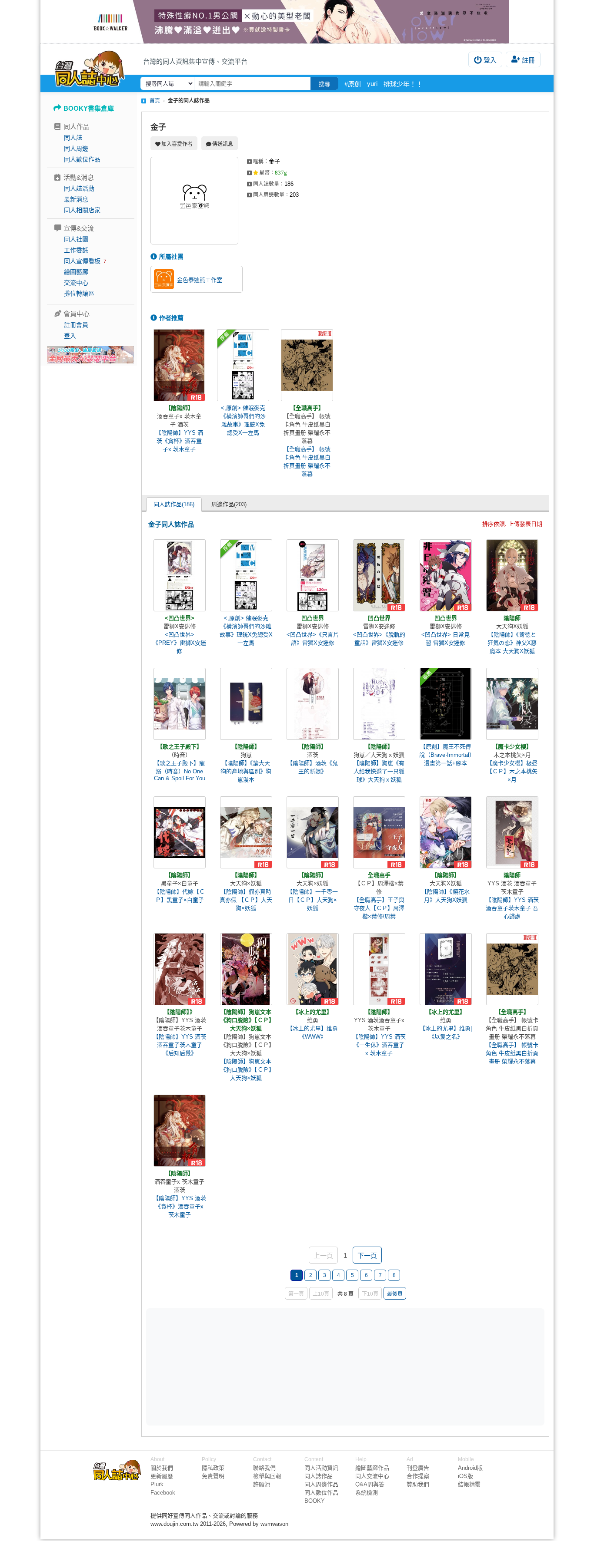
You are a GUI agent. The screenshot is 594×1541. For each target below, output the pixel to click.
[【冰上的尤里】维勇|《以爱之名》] (446, 969)
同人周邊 (76, 148)
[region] (278, 1366)
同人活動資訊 (321, 1468)
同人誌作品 (318, 1476)
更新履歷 (161, 1476)
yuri (372, 83)
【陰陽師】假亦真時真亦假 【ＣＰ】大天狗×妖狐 (246, 899)
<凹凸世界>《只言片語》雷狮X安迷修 (313, 638)
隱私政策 (213, 1468)
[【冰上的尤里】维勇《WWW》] (313, 969)
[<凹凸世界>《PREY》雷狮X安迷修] (180, 575)
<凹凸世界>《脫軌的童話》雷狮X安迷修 (379, 638)
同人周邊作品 (321, 1484)
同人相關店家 (82, 210)
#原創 (352, 84)
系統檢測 (366, 1492)
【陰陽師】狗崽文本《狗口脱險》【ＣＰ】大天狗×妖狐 (246, 1069)
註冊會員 (76, 324)
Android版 (470, 1468)
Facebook (162, 1492)
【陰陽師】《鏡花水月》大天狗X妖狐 (445, 895)
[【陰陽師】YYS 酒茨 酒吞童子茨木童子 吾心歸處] (512, 832)
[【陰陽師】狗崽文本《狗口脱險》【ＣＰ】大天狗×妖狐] (246, 969)
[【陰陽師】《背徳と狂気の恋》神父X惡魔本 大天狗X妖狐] (512, 575)
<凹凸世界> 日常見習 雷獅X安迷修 (445, 638)
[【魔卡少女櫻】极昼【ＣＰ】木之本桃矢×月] (512, 704)
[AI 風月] (90, 358)
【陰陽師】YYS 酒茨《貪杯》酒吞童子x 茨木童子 (179, 440)
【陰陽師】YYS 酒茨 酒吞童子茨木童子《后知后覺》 (179, 1044)
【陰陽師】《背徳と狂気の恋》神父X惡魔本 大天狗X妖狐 (512, 642)
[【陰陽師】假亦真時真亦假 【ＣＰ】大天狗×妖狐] (246, 832)
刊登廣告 (418, 1468)
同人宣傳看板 (82, 260)
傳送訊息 (222, 144)
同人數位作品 (82, 159)
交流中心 (76, 282)
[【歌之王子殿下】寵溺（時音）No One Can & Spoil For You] (180, 704)
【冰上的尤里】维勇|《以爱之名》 (446, 1032)
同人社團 (76, 239)
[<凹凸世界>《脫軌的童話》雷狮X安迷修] (379, 575)
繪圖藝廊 (76, 271)
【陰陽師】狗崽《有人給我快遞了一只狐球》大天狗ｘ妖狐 (379, 771)
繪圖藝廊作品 (372, 1468)
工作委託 (76, 250)
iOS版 (465, 1476)
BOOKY (314, 1501)
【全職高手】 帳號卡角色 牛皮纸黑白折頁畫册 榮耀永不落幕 (307, 461)
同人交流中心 (372, 1476)
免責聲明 (213, 1476)
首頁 (155, 101)
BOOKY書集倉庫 (88, 108)
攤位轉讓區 (79, 293)
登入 (490, 60)
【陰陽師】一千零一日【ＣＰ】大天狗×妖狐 (312, 899)
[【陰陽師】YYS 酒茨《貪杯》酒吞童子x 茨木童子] (179, 365)
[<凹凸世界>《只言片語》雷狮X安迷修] (313, 575)
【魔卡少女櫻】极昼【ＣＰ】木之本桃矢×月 (512, 771)
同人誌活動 (79, 188)
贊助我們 (418, 1484)
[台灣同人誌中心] (90, 67)
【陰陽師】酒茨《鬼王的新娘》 (312, 767)
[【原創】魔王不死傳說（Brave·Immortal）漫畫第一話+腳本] (446, 704)
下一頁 (367, 1255)
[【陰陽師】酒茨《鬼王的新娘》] (313, 704)
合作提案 (418, 1476)
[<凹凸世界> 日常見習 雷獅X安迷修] (446, 575)
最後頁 (395, 1294)
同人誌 (73, 137)
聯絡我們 (264, 1468)
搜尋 (324, 84)
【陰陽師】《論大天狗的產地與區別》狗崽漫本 (245, 771)
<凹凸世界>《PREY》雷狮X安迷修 (179, 642)
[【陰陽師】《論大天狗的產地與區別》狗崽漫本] (246, 704)
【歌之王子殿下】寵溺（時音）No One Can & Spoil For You (179, 771)
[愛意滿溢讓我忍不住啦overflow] (297, 21)
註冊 (528, 60)
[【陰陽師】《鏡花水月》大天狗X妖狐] (446, 832)
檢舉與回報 (267, 1476)
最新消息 (76, 199)
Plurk (157, 1484)
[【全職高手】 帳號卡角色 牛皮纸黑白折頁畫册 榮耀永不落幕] (307, 365)
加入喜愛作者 (177, 144)
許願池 (261, 1484)
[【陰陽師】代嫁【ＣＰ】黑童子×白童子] (180, 832)
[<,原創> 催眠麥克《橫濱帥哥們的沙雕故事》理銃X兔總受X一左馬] (243, 365)
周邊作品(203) (229, 504)
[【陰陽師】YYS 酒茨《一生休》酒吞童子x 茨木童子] (379, 969)
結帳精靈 (469, 1484)
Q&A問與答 (369, 1484)
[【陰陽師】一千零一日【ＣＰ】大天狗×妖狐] (313, 832)
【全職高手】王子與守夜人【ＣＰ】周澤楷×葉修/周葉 (379, 908)
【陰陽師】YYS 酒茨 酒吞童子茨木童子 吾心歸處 (512, 908)
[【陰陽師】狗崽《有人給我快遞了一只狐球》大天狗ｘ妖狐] (379, 704)
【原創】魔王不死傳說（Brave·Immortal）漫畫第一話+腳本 (445, 754)
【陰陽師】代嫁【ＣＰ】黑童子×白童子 (179, 895)
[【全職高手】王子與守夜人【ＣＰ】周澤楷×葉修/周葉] (379, 832)
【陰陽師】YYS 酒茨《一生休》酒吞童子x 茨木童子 (379, 1044)
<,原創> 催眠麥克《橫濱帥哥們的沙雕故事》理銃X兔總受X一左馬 (243, 420)
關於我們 (161, 1468)
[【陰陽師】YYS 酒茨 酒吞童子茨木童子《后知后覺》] (180, 969)
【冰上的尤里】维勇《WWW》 (312, 1032)
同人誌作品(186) (174, 504)
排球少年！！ (403, 84)
